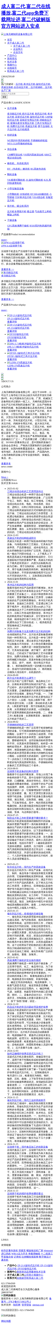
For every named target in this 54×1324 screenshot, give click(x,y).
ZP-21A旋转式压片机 (18, 318)
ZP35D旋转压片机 (16, 337)
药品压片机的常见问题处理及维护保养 (27, 1007)
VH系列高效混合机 (33, 154)
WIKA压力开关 (19, 1253)
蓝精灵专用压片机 (29, 120)
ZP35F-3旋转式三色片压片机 (22, 356)
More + (4, 477)
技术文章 (12, 61)
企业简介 (18, 49)
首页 (9, 39)
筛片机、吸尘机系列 (18, 206)
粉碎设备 (12, 135)
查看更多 (6, 463)
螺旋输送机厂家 (34, 1250)
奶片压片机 (28, 113)
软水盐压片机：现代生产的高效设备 (26, 867)
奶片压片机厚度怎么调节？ (21, 678)
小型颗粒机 (13, 194)
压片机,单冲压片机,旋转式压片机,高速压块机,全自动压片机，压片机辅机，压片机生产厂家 (26, 87)
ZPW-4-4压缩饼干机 (11, 245)
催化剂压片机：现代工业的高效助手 (26, 1100)
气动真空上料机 (43, 211)
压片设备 (12, 108)
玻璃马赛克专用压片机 (22, 123)
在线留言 (12, 68)
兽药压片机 (41, 113)
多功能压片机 (14, 113)
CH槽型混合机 (15, 154)
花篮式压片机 (22, 117)
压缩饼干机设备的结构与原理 (22, 771)
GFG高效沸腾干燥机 (18, 225)
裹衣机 (4, 1260)
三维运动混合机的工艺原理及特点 (25, 491)
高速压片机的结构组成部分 (21, 538)
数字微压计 (45, 1257)
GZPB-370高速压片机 (18, 365)
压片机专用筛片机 (16, 211)
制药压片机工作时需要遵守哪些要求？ (27, 818)
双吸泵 (22, 1250)
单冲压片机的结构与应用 (20, 584)
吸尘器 (30, 211)
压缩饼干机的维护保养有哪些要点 (25, 1193)
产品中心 (12, 55)
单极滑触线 (34, 1253)
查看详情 (12, 321)
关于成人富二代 (15, 43)
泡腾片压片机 (17, 126)
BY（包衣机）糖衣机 (18, 169)
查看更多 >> (7, 269)
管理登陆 (26, 1305)
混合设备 (12, 149)
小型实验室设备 (15, 188)
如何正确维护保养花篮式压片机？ (25, 1053)
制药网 (16, 1305)
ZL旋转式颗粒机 (34, 180)
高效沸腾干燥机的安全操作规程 (24, 960)
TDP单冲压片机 (23, 197)
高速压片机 (31, 126)
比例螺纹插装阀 (30, 1257)
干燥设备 (12, 220)
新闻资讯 (12, 58)
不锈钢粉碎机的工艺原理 (20, 724)
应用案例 (31, 1271)
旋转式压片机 (37, 117)
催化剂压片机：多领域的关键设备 (25, 913)
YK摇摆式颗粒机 (16, 180)
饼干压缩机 (44, 126)
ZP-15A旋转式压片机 (18, 328)
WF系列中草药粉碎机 (18, 140)
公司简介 (29, 1275)
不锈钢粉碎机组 (39, 140)
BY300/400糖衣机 (39, 194)
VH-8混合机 (38, 197)
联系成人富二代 (15, 71)
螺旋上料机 (13, 214)
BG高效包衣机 (38, 169)
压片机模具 (23, 129)
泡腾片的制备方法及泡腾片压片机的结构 (28, 631)
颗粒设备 (12, 174)
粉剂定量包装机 (9, 1250)
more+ (4, 239)
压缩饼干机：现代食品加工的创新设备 (27, 1147)
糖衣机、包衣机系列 (18, 163)
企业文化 (18, 52)
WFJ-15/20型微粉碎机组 (19, 143)
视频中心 (12, 65)
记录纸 (17, 1257)
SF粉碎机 (25, 194)
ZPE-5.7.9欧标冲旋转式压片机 (23, 347)
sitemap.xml (38, 1305)
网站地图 (6, 1321)
